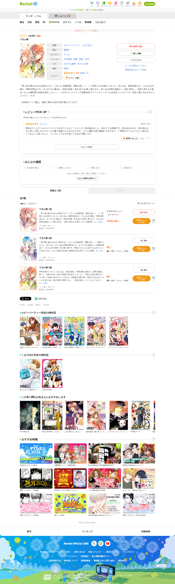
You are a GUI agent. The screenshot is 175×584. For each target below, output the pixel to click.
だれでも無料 (70, 63)
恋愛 (75, 59)
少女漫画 (68, 59)
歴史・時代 (84, 59)
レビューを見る (86, 147)
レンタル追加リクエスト (135, 65)
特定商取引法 (55, 560)
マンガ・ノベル (33, 15)
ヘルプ (60, 551)
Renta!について (47, 551)
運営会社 (122, 560)
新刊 (29, 531)
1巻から (23, 203)
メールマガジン (128, 551)
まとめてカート (147, 203)
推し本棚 (137, 53)
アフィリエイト (71, 556)
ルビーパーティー (72, 45)
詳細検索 (146, 531)
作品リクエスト (95, 551)
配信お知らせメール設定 (135, 69)
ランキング (87, 531)
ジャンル (99, 22)
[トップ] (26, 3)
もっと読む (98, 221)
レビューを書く (74, 77)
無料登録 (151, 4)
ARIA (66, 68)
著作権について (71, 560)
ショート (64, 15)
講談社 (67, 49)
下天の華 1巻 (45, 209)
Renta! (22, 305)
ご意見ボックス (111, 551)
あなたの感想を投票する (87, 178)
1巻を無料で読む (136, 46)
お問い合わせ (79, 551)
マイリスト (137, 59)
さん (43, 123)
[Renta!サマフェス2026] (35, 4)
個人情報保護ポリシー (101, 556)
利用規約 (84, 556)
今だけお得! (83, 63)
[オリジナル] (54, 22)
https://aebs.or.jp (58, 579)
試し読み (144, 240)
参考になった (132, 138)
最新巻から (32, 203)
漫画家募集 (85, 560)
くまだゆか (87, 45)
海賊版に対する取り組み (104, 560)
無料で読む (144, 212)
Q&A (68, 551)
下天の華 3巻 (45, 267)
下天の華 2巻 (45, 238)
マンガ (67, 54)
